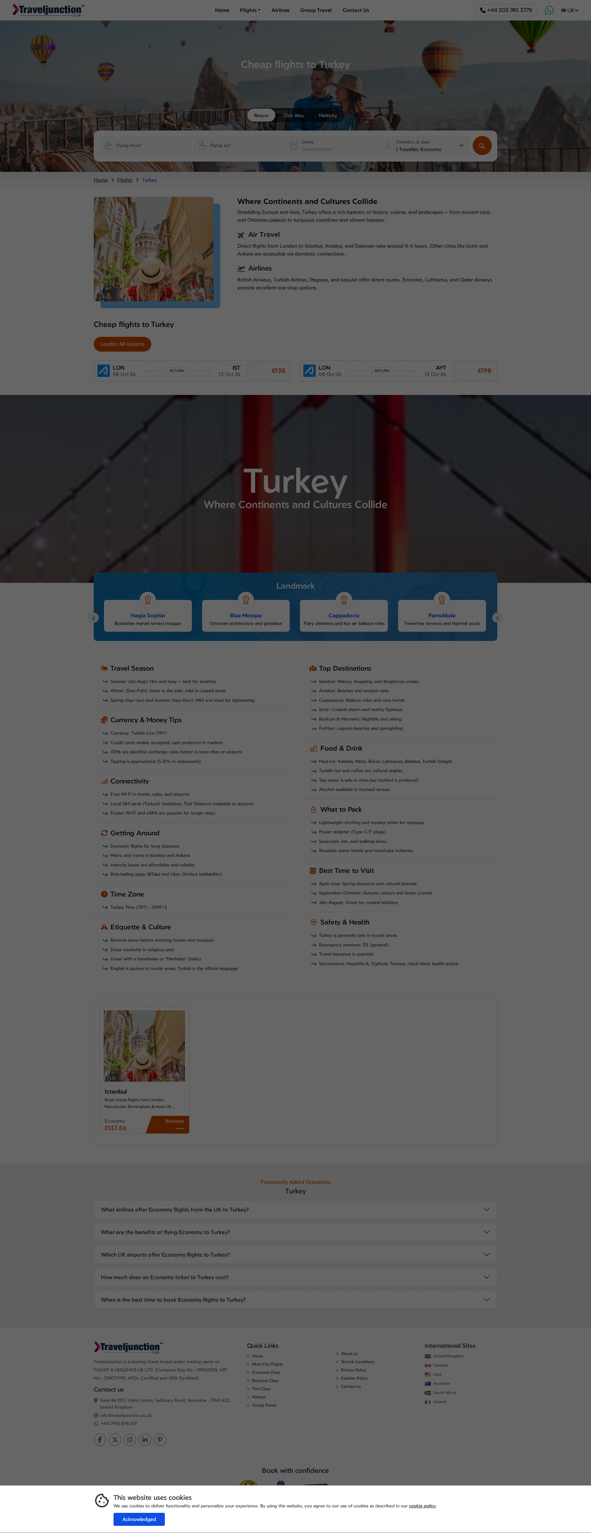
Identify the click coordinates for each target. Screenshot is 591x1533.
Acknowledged (139, 1519)
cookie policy (422, 1505)
